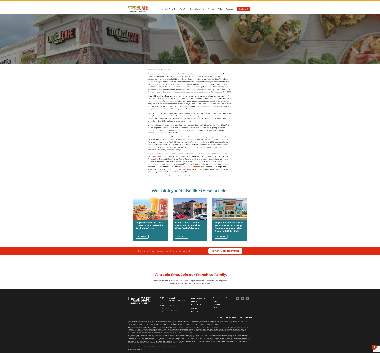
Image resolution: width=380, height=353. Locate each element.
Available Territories (198, 298)
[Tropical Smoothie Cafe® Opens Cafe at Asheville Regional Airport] (150, 220)
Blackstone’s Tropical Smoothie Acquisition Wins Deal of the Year (187, 225)
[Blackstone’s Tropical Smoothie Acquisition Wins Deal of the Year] (190, 220)
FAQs (215, 308)
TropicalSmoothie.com (169, 311)
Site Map (219, 317)
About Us (194, 311)
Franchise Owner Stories (222, 298)
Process (194, 308)
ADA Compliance (246, 317)
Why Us (194, 302)
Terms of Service (168, 346)
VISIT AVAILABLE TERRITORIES (225, 251)
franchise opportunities (157, 156)
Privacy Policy (231, 317)
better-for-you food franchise (188, 167)
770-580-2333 (179, 281)
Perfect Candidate (197, 305)
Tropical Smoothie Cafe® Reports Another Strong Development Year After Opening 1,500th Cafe (229, 226)
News (215, 301)
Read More (142, 237)
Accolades (216, 304)
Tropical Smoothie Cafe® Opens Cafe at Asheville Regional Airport (150, 225)
